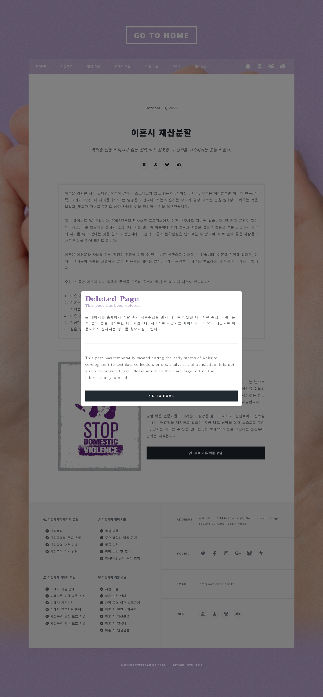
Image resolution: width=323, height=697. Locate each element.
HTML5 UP (195, 665)
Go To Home (161, 395)
